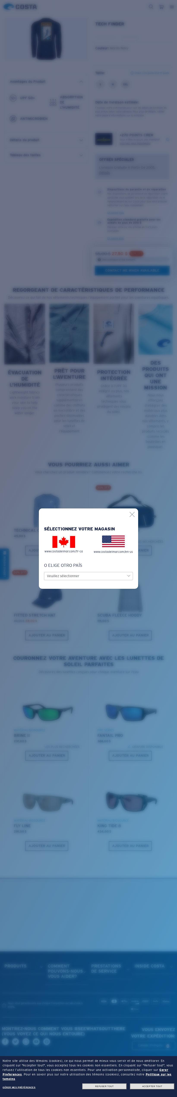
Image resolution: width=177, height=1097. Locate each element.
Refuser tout (104, 1086)
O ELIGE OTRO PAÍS (63, 565)
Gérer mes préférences (19, 1087)
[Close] (132, 514)
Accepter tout (152, 1086)
